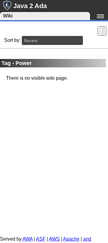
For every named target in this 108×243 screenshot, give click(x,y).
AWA (27, 238)
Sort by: (12, 40)
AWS (54, 238)
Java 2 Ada (30, 6)
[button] (52, 40)
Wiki (8, 15)
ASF (41, 238)
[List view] (102, 30)
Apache (71, 238)
